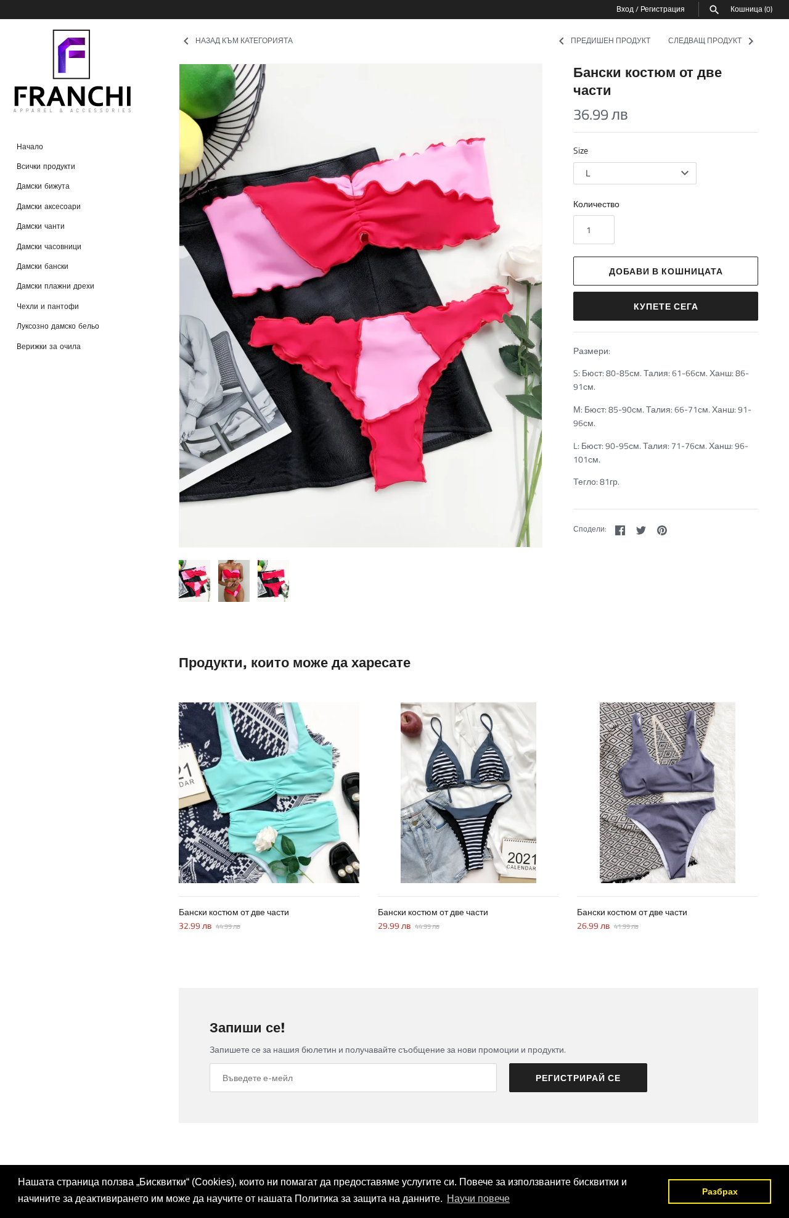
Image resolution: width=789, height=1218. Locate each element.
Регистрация (662, 9)
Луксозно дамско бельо (58, 326)
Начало (30, 146)
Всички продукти (46, 166)
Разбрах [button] (720, 1191)
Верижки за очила (49, 346)
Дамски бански (42, 266)
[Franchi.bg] (74, 72)
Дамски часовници (49, 246)
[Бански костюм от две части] (269, 792)
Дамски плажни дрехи (55, 286)
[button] (515, 305)
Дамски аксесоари (49, 206)
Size (580, 150)
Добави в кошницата (666, 271)
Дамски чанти (41, 226)
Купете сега (666, 306)
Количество (596, 203)
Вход (625, 9)
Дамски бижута (43, 186)
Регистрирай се (578, 1077)
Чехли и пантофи (48, 306)
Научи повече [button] (478, 1198)
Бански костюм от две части (234, 911)
